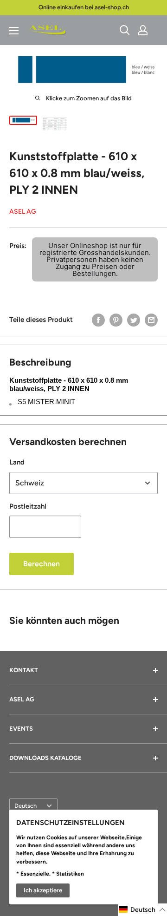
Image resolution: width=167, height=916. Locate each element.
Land (17, 462)
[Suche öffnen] (125, 30)
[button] (142, 909)
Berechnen (41, 563)
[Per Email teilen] (151, 320)
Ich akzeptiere (43, 890)
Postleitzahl (27, 506)
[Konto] (143, 30)
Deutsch (25, 805)
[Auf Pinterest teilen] (115, 320)
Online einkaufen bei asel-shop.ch (84, 7)
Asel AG (22, 212)
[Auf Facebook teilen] (98, 320)
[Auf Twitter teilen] (133, 320)
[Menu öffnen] (14, 30)
